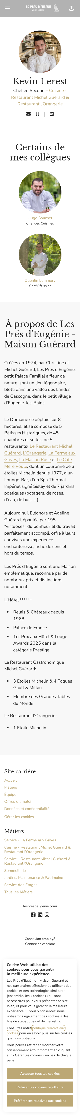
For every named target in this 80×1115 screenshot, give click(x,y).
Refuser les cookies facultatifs (40, 1087)
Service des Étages (21, 884)
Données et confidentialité (26, 808)
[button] (71, 8)
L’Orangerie (34, 453)
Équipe (10, 794)
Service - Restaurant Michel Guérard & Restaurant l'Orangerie (37, 861)
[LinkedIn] (51, 114)
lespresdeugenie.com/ (40, 906)
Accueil (10, 780)
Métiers (10, 787)
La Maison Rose (35, 460)
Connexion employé (40, 939)
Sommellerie (15, 870)
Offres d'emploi (17, 801)
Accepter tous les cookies (40, 1073)
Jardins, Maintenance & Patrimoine (33, 877)
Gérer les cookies (19, 816)
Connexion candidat (40, 944)
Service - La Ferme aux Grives (30, 840)
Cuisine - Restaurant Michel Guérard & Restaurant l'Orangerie (40, 97)
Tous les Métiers (18, 892)
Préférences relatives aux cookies (40, 1100)
